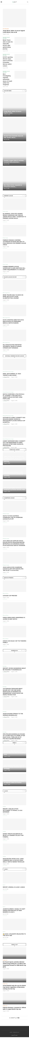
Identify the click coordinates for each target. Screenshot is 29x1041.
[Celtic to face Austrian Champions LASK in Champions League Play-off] (14, 506)
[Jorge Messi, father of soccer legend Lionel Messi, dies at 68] (14, 22)
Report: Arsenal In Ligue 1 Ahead (14, 887)
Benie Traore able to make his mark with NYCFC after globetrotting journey (13, 296)
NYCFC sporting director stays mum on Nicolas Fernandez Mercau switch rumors (13, 321)
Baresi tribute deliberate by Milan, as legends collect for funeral (13, 835)
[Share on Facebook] (14, 1017)
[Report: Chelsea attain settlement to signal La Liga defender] (14, 799)
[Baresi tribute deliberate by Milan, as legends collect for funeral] (14, 824)
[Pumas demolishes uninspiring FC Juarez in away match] (14, 608)
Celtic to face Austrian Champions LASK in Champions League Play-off (13, 517)
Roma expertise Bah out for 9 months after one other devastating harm (14, 752)
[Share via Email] (18, 1017)
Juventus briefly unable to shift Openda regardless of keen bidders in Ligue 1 (14, 910)
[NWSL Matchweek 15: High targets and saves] (14, 364)
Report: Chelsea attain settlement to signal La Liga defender (12, 810)
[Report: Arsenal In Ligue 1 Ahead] (14, 877)
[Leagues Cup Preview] (14, 586)
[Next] (24, 91)
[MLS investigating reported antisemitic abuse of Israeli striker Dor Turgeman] (20, 75)
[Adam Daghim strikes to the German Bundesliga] (14, 704)
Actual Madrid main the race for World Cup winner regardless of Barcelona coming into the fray (14, 987)
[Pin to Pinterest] (17, 1017)
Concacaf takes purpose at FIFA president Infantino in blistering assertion (13, 473)
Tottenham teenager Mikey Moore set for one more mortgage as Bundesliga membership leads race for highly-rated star (13, 691)
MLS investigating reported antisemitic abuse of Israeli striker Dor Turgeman (7, 79)
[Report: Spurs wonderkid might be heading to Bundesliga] (14, 659)
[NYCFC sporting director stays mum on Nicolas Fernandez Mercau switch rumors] (20, 58)
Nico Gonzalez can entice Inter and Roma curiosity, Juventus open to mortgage (14, 767)
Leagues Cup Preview (10, 595)
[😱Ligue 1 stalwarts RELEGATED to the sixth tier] (14, 924)
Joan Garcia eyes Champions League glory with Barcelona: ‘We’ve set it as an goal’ (13, 569)
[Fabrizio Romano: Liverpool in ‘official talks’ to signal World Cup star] (14, 998)
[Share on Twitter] (15, 1018)
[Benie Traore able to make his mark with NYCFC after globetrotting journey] (20, 41)
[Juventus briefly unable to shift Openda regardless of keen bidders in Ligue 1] (14, 899)
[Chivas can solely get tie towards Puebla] (14, 631)
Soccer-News (6, 377)
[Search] (27, 2)
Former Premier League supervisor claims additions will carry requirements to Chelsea (14, 268)
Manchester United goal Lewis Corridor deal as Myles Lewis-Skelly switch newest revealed (13, 860)
